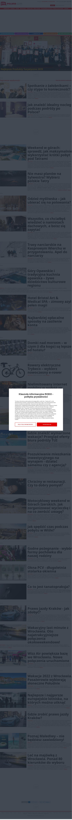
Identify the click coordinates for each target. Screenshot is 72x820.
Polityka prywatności (25, 424)
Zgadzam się (47, 424)
